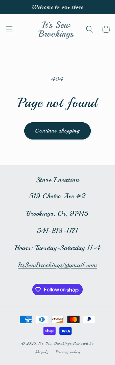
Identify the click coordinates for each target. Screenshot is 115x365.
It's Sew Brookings (55, 343)
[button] (9, 29)
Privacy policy (68, 351)
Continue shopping (57, 130)
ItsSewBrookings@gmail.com (57, 265)
